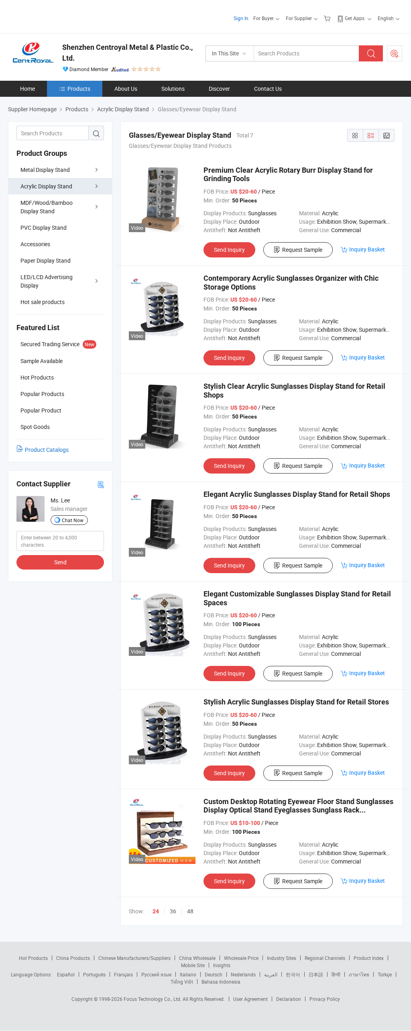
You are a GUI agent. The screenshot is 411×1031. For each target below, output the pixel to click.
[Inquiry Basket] (328, 18)
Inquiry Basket (367, 249)
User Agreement (250, 999)
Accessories (35, 244)
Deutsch (213, 974)
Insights (221, 965)
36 (173, 911)
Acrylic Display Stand (46, 186)
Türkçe (385, 974)
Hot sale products (42, 302)
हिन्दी (336, 974)
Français (123, 974)
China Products (73, 958)
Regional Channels (325, 958)
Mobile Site (193, 965)
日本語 (316, 974)
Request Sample (302, 249)
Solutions (173, 88)
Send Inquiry (229, 249)
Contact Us (268, 88)
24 (156, 911)
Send (60, 562)
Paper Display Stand (45, 260)
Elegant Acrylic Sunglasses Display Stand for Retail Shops (296, 494)
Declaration (288, 999)
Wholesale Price (241, 958)
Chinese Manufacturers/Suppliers (134, 958)
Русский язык (156, 974)
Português (94, 974)
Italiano (188, 974)
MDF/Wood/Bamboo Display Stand (46, 207)
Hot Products (33, 958)
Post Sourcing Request (394, 53)
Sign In (241, 18)
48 (190, 911)
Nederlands (243, 974)
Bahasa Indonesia (220, 981)
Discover (219, 88)
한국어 (293, 974)
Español (66, 974)
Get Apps (355, 18)
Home (27, 88)
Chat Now (72, 520)
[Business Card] (101, 484)
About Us (125, 88)
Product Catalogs (47, 449)
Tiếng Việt (182, 981)
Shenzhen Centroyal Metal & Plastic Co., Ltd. (127, 52)
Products (78, 88)
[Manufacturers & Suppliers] (59, 15)
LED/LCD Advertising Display (46, 281)
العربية (270, 974)
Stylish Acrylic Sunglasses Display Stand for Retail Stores (296, 702)
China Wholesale (197, 958)
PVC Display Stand (43, 227)
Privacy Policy (324, 999)
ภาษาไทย (359, 974)
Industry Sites (281, 958)
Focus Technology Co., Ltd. (153, 999)
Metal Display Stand (45, 170)
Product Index (369, 958)
